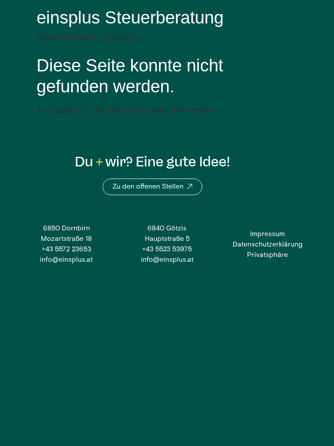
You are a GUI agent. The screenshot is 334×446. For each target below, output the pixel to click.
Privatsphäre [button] (267, 255)
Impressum (267, 234)
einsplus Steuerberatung (130, 17)
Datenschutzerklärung (267, 244)
